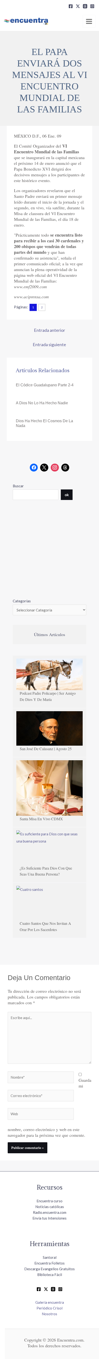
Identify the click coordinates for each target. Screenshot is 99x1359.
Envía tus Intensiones (49, 1218)
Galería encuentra (49, 1302)
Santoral (49, 1257)
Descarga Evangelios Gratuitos (49, 1269)
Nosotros (49, 1314)
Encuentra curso (49, 1201)
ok (67, 495)
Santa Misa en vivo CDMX (41, 818)
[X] (78, 6)
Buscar (18, 486)
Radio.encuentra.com (49, 1212)
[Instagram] (92, 6)
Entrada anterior (49, 330)
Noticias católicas (49, 1206)
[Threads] (85, 6)
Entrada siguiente (49, 344)
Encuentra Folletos (49, 1263)
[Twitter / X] (46, 1289)
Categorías (22, 601)
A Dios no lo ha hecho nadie (42, 403)
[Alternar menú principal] (89, 21)
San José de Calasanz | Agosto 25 (46, 748)
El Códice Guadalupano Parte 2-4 (45, 385)
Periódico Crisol (49, 1308)
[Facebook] (70, 6)
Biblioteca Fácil (49, 1274)
